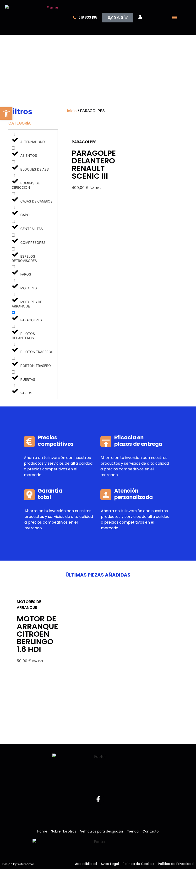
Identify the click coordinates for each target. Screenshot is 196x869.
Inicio (72, 110)
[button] (175, 17)
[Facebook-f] (98, 799)
